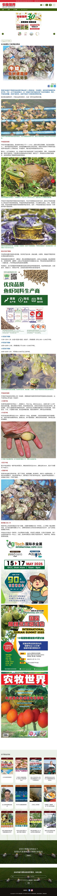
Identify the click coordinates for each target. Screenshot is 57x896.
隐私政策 (31, 880)
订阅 (28, 883)
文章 (9, 9)
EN (44, 5)
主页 (3, 9)
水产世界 (15, 9)
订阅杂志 (28, 855)
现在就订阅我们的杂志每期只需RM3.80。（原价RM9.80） (28, 1)
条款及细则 (36, 880)
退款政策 (45, 893)
